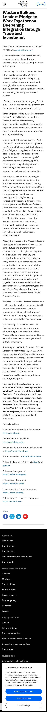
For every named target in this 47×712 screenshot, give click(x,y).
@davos (6, 465)
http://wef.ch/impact (13, 492)
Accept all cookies (23, 698)
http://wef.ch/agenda (13, 442)
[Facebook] (5, 516)
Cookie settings (23, 705)
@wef (36, 462)
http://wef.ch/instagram (14, 474)
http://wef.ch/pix (11, 433)
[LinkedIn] (18, 516)
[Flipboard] (25, 516)
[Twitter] (12, 516)
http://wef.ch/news (12, 501)
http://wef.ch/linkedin (13, 483)
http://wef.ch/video (32, 456)
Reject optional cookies (23, 691)
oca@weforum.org (24, 50)
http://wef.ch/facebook (16, 451)
